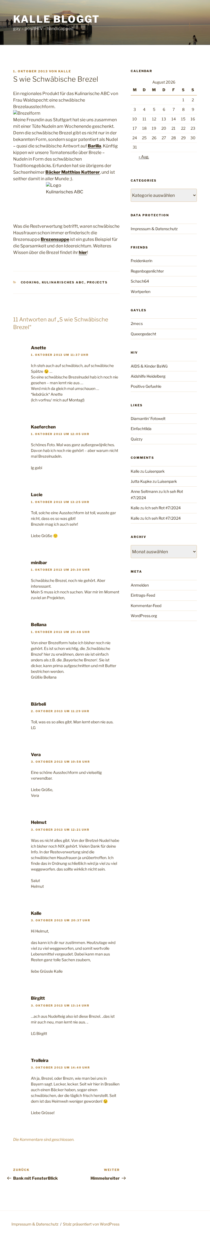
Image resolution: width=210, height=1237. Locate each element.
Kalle (64, 71)
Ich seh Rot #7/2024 (163, 507)
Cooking (30, 282)
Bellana (38, 624)
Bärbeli (38, 704)
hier (83, 252)
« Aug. (144, 156)
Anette (38, 347)
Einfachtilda (141, 428)
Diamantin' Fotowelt (148, 418)
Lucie (36, 494)
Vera (36, 754)
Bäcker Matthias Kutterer (72, 172)
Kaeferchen (43, 427)
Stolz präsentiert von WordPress (91, 1224)
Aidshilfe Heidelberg (148, 376)
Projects (97, 282)
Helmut (38, 822)
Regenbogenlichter (147, 271)
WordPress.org (144, 615)
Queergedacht (143, 334)
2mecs (137, 323)
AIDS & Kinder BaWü (149, 366)
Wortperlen (140, 291)
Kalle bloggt (56, 19)
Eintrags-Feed (143, 595)
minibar (39, 562)
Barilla (94, 146)
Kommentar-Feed (146, 605)
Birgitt (38, 998)
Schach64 (140, 281)
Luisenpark (155, 471)
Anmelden (140, 585)
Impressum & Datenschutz (154, 228)
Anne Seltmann (144, 491)
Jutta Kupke (141, 481)
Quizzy (136, 439)
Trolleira (39, 1060)
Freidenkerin (141, 260)
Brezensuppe (55, 239)
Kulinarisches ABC (63, 282)
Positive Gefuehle (146, 386)
